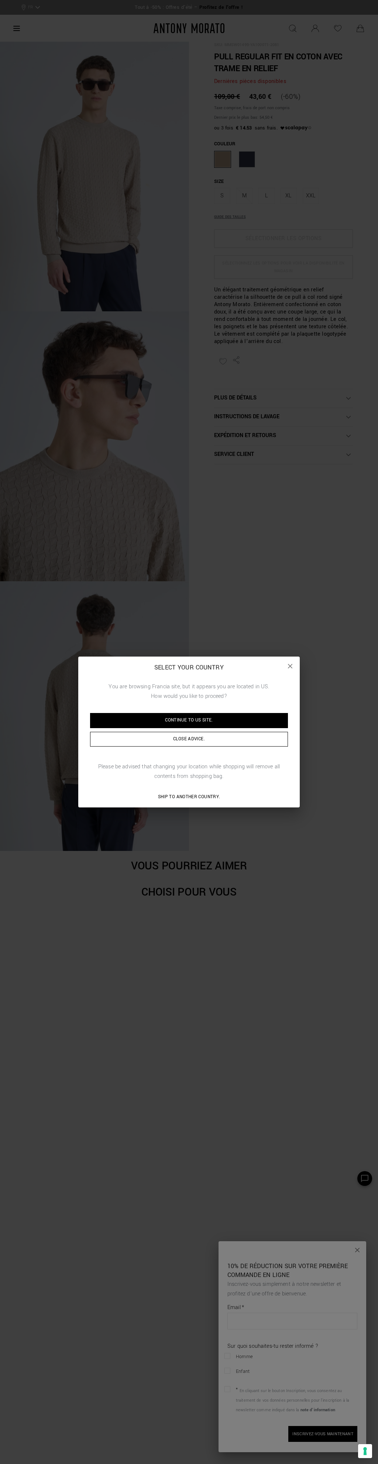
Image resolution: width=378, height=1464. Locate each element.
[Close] (290, 666)
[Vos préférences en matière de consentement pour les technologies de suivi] (365, 1451)
